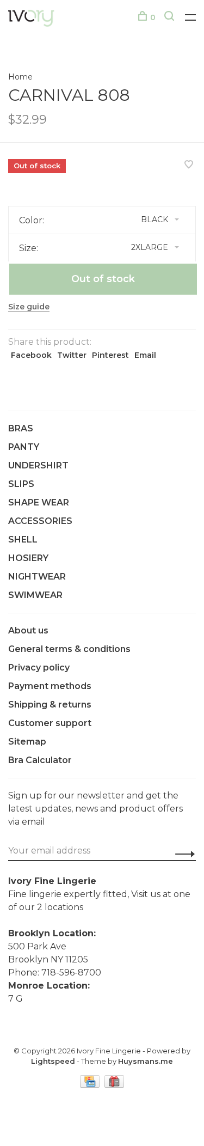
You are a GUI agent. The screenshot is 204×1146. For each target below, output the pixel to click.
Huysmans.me (145, 1061)
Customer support (49, 723)
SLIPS (21, 484)
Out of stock (103, 279)
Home (20, 77)
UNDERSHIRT (38, 465)
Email (145, 355)
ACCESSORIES (40, 521)
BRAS (20, 428)
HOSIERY (28, 558)
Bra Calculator (40, 760)
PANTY (23, 447)
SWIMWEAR (35, 595)
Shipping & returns (49, 704)
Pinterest (110, 355)
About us (28, 630)
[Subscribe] (182, 854)
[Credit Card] (91, 1085)
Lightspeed (53, 1061)
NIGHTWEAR (37, 576)
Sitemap (27, 741)
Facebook (31, 355)
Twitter (71, 355)
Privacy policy (39, 667)
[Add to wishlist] (188, 165)
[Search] (170, 17)
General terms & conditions (69, 649)
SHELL (23, 539)
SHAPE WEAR (38, 502)
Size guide (29, 307)
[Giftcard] (114, 1085)
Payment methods (49, 686)
